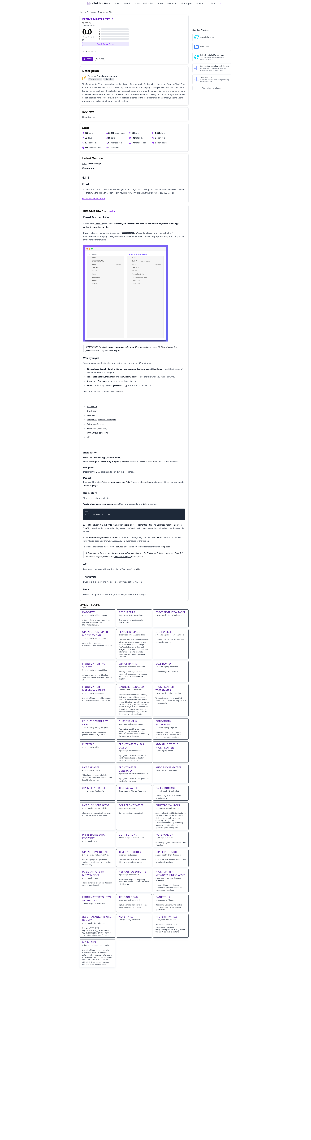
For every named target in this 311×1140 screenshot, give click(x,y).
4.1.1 (84, 163)
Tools (210, 3)
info (84, 608)
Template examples (107, 419)
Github (112, 211)
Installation (92, 406)
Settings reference (95, 424)
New (117, 3)
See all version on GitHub (93, 198)
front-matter (95, 79)
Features (120, 391)
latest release (146, 482)
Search (127, 3)
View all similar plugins (211, 88)
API (88, 437)
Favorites (172, 3)
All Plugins (186, 3)
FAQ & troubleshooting (97, 432)
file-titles (108, 79)
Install (89, 58)
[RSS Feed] (220, 3)
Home (82, 12)
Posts (160, 3)
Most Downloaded (144, 3)
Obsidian (99, 223)
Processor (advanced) (97, 428)
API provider (135, 569)
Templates (92, 419)
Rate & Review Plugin (105, 44)
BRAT (98, 471)
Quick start (92, 411)
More (198, 3)
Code (101, 58)
